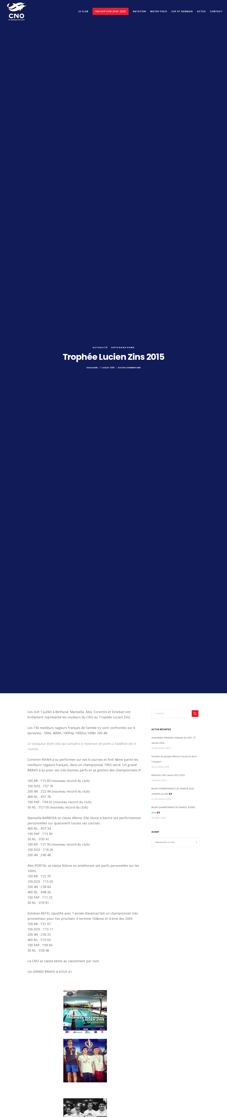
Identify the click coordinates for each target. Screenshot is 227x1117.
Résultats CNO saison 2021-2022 (168, 775)
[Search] (195, 713)
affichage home (122, 347)
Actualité (100, 347)
